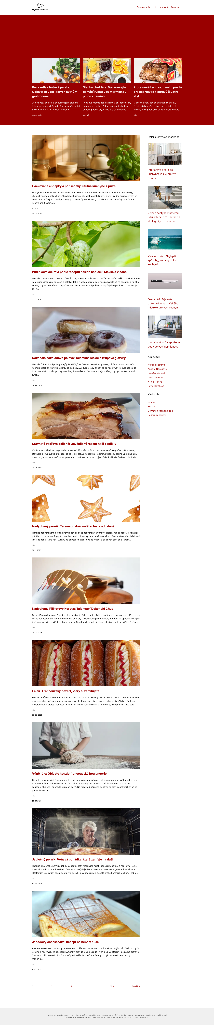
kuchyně (86, 115)
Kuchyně (164, 7)
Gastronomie (143, 7)
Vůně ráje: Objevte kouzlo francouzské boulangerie (69, 773)
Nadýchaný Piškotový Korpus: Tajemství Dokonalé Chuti (73, 608)
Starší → (136, 986)
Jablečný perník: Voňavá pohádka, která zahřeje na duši (72, 859)
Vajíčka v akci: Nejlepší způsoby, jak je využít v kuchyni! (162, 260)
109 (112, 986)
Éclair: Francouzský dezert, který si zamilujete (65, 691)
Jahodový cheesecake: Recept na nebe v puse (65, 942)
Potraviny (176, 7)
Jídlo (154, 7)
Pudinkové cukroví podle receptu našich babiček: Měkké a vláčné (79, 272)
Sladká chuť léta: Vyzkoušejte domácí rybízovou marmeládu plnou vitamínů (104, 91)
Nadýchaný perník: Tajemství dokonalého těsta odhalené (73, 526)
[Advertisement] (107, 39)
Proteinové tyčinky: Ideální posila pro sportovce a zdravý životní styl (158, 91)
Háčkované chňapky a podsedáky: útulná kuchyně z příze (74, 186)
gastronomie (36, 115)
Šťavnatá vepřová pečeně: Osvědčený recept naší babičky (74, 444)
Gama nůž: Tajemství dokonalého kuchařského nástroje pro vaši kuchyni (163, 303)
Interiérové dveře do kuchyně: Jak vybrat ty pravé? (162, 174)
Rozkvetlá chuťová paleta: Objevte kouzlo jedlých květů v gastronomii (54, 91)
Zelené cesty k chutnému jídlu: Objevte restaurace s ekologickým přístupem (164, 217)
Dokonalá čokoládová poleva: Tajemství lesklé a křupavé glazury (79, 358)
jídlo (135, 115)
